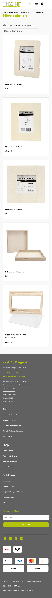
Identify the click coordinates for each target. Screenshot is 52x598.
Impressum (6, 581)
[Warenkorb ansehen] (36, 4)
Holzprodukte (25, 13)
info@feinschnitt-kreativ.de (15, 376)
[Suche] (31, 4)
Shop (4, 13)
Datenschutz (16, 581)
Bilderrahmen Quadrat (13, 209)
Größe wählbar (10, 337)
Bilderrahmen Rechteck (13, 147)
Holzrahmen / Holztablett (14, 272)
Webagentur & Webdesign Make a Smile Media (18, 591)
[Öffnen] (48, 4)
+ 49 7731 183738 (12, 372)
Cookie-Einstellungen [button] (33, 581)
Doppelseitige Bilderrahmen (15, 335)
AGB (23, 581)
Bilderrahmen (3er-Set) (13, 84)
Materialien (13, 13)
